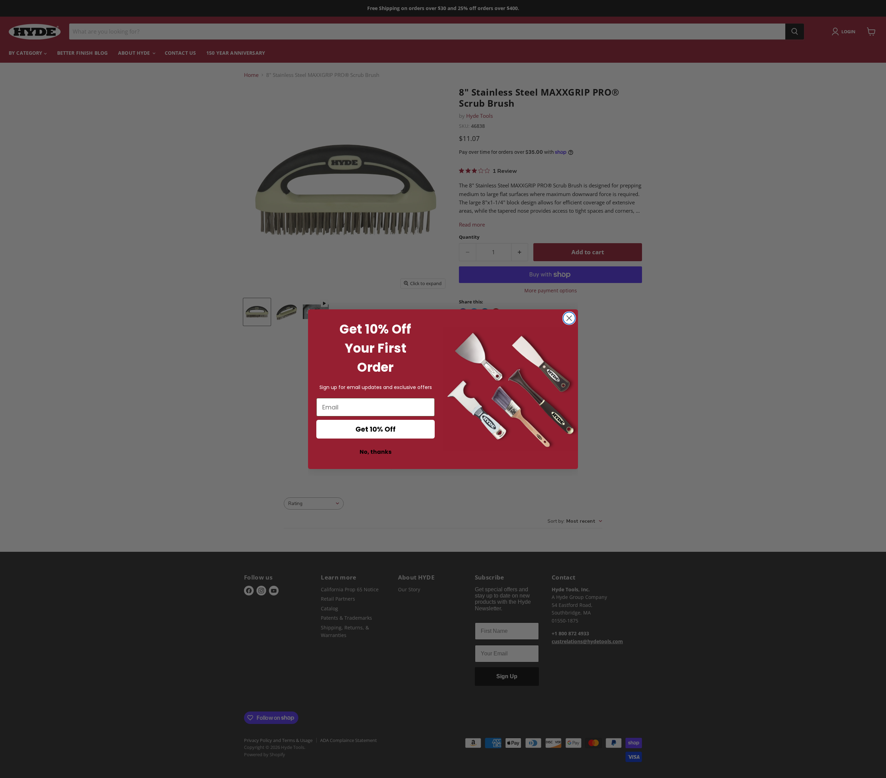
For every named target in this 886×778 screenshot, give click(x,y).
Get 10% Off (375, 429)
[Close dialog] (569, 318)
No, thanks (375, 452)
